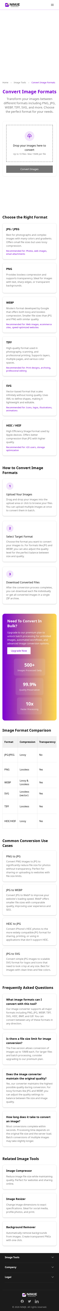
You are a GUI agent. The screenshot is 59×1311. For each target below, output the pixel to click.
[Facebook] (22, 1301)
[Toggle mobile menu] (52, 5)
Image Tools (20, 82)
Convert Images (29, 169)
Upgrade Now (19, 650)
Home (5, 82)
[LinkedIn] (37, 1301)
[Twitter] (29, 1301)
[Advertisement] (29, 47)
